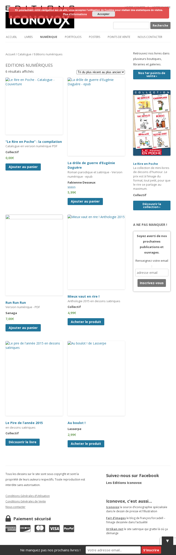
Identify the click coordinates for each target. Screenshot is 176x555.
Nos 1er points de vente (151, 74)
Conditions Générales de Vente (26, 501)
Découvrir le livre (22, 442)
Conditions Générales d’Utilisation (28, 496)
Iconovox (112, 507)
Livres (29, 37)
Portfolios (73, 37)
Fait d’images (116, 518)
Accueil (11, 37)
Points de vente (119, 37)
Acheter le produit (86, 322)
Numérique (48, 37)
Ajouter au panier (23, 167)
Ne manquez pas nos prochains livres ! (50, 550)
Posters (94, 37)
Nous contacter (150, 37)
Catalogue (24, 54)
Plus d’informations (75, 14)
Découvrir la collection (152, 205)
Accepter (103, 14)
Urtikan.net (114, 529)
